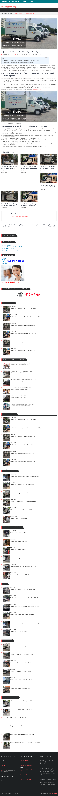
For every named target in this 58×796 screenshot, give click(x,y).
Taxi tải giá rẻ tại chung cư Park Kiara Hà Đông (47, 167)
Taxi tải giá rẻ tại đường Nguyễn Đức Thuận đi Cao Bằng (24, 476)
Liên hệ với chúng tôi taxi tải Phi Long (21, 387)
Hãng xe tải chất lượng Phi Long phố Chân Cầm (15, 717)
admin (12, 54)
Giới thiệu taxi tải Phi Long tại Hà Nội (20, 363)
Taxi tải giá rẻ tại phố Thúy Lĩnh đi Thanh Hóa (22, 614)
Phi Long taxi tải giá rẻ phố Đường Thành (21, 371)
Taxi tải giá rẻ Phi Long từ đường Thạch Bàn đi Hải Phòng (25, 606)
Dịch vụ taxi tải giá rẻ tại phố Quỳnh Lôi (20, 671)
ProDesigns (53, 793)
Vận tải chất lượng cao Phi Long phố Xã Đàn (21, 510)
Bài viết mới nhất (21, 54)
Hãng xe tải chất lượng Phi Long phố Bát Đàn (14, 726)
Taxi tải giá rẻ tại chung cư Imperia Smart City (28, 204)
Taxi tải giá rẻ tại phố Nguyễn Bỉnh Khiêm (21, 679)
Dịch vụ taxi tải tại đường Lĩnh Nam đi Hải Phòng (23, 501)
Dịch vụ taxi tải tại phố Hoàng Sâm (19, 646)
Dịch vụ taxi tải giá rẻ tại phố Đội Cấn (19, 575)
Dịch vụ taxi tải (38, 54)
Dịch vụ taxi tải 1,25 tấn (26, 770)
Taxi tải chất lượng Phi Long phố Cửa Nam (21, 518)
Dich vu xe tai (37, 89)
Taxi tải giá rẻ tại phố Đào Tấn (18, 532)
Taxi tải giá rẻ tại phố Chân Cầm (18, 558)
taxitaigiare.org (8, 6)
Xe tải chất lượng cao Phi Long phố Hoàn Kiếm (22, 734)
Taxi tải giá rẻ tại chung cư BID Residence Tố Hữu (9, 168)
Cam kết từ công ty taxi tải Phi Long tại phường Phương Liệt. (19, 62)
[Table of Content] (46, 58)
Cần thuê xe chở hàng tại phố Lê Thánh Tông (22, 404)
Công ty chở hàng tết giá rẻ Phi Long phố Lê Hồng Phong (25, 742)
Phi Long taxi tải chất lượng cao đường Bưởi (21, 709)
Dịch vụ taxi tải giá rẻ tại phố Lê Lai (20, 396)
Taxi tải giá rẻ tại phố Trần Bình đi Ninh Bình (22, 493)
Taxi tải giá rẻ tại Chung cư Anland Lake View (9, 204)
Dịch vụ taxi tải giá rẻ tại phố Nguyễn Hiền (21, 663)
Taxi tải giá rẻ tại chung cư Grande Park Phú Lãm (21, 1)
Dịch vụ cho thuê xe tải (26, 765)
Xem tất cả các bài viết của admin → (20, 216)
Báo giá (3, 765)
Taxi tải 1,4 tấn (24, 774)
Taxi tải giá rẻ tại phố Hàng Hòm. (18, 541)
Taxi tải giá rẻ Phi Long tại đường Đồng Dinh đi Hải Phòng (25, 597)
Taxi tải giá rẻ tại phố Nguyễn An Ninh (20, 688)
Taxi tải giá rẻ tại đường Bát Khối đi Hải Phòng (22, 484)
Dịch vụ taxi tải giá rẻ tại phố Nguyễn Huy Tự (21, 654)
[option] (21, 1)
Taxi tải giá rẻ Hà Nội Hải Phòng (18, 631)
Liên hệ (3, 770)
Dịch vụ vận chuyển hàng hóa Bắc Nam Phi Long (23, 379)
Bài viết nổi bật (30, 54)
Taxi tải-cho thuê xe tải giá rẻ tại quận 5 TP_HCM (23, 566)
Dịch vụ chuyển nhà (26, 779)
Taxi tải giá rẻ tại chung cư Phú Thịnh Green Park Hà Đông (29, 168)
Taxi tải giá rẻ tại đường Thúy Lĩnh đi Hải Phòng (22, 589)
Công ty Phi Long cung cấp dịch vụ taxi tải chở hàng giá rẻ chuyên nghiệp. (21, 60)
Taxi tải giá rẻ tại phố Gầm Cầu (18, 549)
